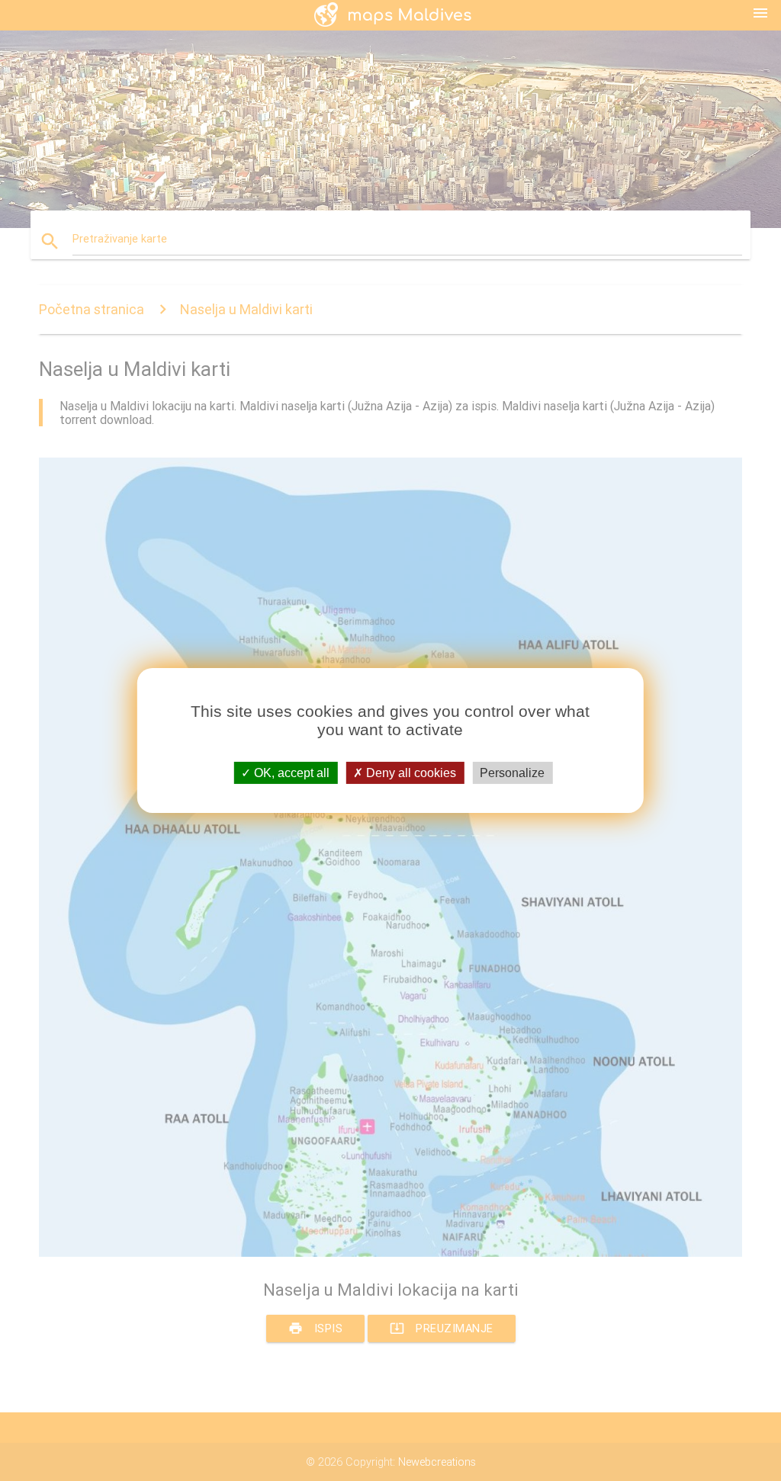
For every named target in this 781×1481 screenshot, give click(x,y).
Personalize (512, 772)
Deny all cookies (409, 772)
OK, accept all (290, 772)
